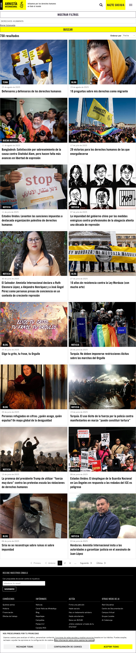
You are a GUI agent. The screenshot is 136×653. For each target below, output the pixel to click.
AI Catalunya (107, 620)
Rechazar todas (24, 646)
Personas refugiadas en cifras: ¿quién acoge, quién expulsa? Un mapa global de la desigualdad (32, 418)
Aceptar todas (111, 646)
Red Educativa (108, 605)
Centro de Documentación (112, 608)
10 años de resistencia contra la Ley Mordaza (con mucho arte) (99, 285)
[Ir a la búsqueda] (101, 5)
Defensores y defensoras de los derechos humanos (31, 91)
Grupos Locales (108, 616)
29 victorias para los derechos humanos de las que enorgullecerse (100, 151)
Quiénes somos (9, 605)
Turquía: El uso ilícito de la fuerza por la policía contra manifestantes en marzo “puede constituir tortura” (101, 418)
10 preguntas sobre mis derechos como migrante (99, 91)
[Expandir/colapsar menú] (130, 5)
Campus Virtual (108, 612)
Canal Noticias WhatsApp (46, 608)
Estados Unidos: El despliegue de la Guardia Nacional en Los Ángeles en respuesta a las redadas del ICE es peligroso (101, 482)
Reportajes (40, 616)
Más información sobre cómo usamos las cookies (74, 640)
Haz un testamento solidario (80, 612)
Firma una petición (76, 605)
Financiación (8, 612)
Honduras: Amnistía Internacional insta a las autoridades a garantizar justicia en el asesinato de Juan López (100, 549)
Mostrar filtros (68, 15)
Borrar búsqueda (7, 25)
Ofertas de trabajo (10, 616)
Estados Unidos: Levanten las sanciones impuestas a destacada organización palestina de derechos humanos (32, 220)
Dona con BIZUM (76, 620)
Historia (6, 608)
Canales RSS (41, 628)
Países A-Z (40, 624)
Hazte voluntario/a (76, 616)
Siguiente (84, 563)
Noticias (39, 605)
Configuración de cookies (68, 646)
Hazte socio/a (115, 5)
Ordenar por (115, 35)
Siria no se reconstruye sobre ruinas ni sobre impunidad (28, 547)
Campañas (40, 620)
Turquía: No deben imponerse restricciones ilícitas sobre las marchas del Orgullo (99, 356)
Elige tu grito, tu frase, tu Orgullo (21, 354)
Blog (37, 612)
